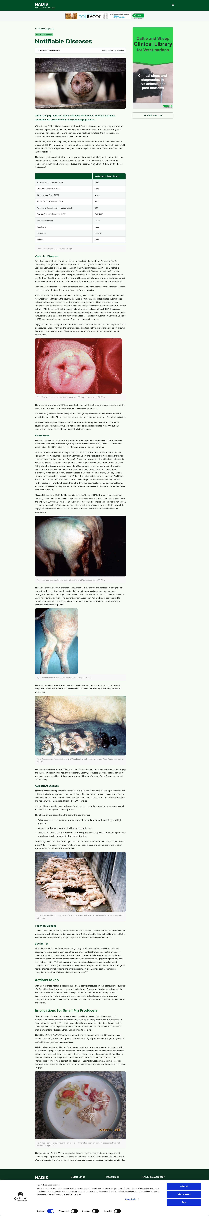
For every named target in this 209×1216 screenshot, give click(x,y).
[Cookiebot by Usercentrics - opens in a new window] (20, 1199)
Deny (184, 1202)
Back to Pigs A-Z (44, 28)
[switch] (74, 1211)
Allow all (184, 1186)
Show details (130, 1199)
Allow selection (184, 1194)
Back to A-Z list (153, 115)
